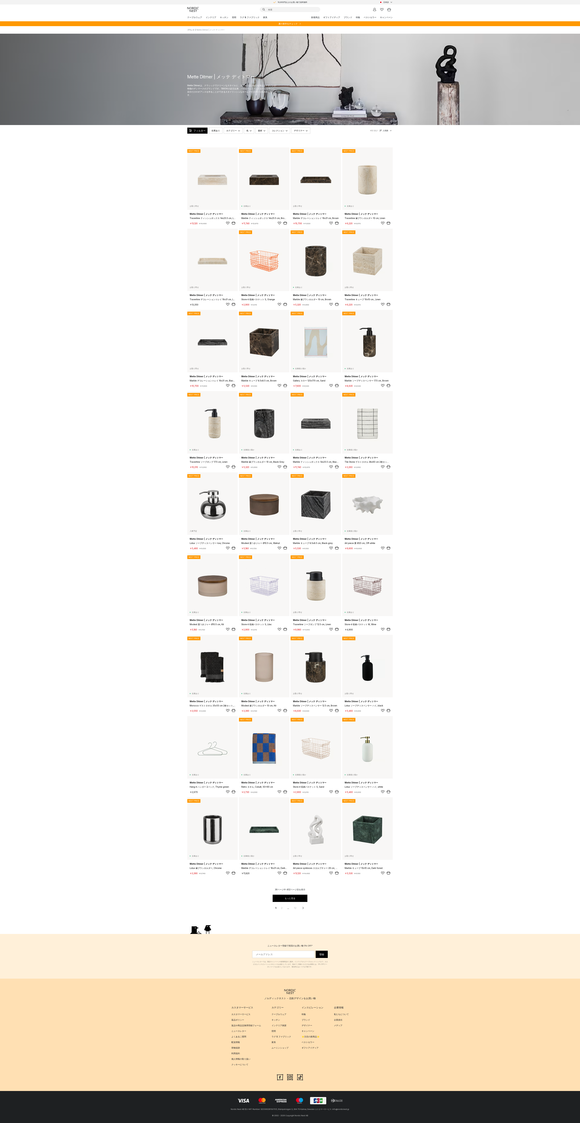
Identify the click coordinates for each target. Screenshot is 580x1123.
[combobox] (386, 2)
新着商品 (315, 17)
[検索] (263, 9)
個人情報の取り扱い (240, 1059)
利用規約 (235, 1053)
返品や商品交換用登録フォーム (246, 1025)
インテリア (211, 17)
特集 (358, 17)
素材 (260, 130)
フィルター (199, 130)
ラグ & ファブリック (249, 17)
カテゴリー (231, 130)
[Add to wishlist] (227, 223)
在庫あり (215, 130)
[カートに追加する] (233, 223)
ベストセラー (370, 17)
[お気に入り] (381, 9)
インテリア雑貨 (279, 1025)
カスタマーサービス (240, 1014)
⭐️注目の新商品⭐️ (310, 1036)
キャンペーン (386, 17)
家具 (265, 17)
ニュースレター (238, 1031)
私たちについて (341, 1014)
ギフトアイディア (331, 17)
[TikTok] (300, 1076)
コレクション (278, 130)
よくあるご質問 (238, 1036)
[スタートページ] (193, 9)
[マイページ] (374, 9)
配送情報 (235, 1042)
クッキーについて (239, 1064)
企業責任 (338, 1020)
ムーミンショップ (280, 1047)
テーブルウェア (194, 17)
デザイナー (299, 130)
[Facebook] (280, 1076)
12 (295, 907)
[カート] (389, 9)
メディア (338, 1025)
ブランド (348, 17)
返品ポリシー (237, 1020)
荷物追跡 (235, 1047)
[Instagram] (290, 1076)
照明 (234, 17)
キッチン (224, 17)
